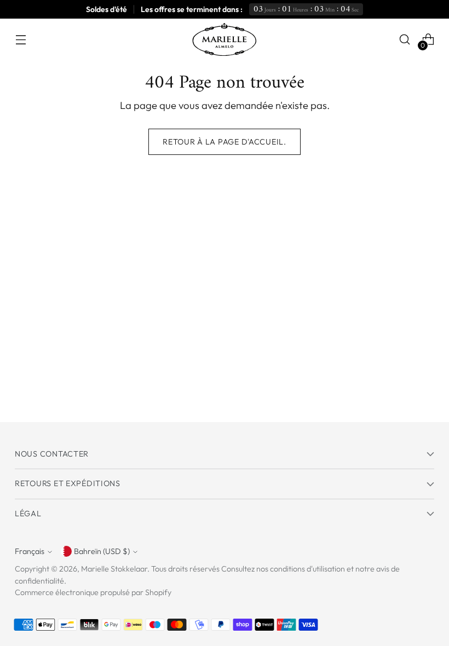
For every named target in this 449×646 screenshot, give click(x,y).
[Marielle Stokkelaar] (224, 39)
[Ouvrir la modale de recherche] (405, 39)
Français (29, 551)
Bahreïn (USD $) (102, 551)
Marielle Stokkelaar (114, 569)
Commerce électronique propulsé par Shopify (93, 592)
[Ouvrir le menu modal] (20, 39)
